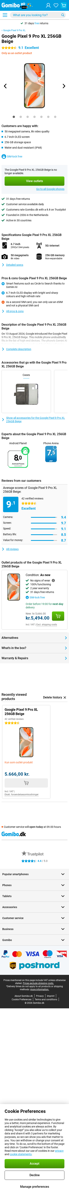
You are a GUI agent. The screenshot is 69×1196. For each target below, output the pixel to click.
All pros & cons (15, 311)
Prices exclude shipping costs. (38, 983)
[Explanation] (53, 580)
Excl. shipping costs (46, 624)
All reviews (12, 549)
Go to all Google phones (50, 189)
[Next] (63, 86)
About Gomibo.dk (24, 996)
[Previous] (5, 86)
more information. (39, 989)
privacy (59, 1150)
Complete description (18, 349)
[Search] (63, 15)
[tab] (14, 117)
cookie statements (21, 1154)
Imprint (50, 996)
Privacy (40, 996)
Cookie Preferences (21, 999)
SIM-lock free (14, 156)
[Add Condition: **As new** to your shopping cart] (58, 616)
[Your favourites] (56, 5)
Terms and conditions (46, 999)
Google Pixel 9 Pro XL (14, 30)
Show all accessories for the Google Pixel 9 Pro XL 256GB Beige (35, 419)
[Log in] (48, 5)
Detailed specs (14, 264)
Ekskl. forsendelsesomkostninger (22, 794)
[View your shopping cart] (63, 5)
